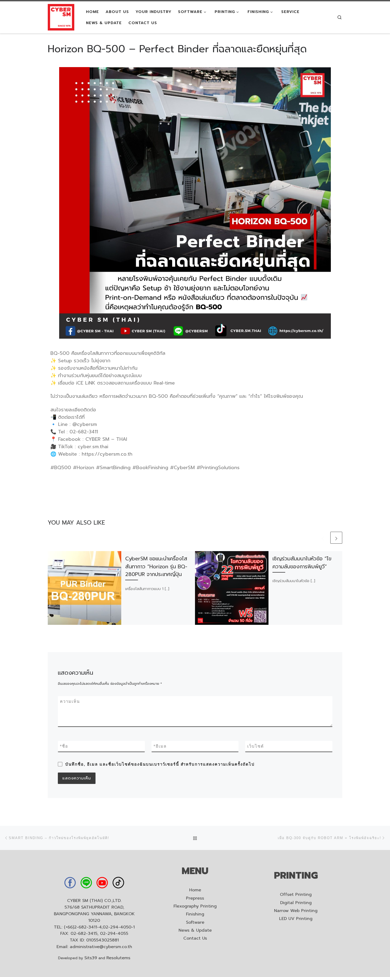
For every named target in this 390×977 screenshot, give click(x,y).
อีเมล (160, 746)
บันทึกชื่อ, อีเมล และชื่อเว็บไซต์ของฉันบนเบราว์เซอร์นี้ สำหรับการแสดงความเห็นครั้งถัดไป (160, 764)
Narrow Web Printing (296, 911)
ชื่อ (64, 746)
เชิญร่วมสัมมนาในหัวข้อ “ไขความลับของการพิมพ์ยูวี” (301, 562)
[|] (61, 17)
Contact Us (195, 938)
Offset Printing (296, 894)
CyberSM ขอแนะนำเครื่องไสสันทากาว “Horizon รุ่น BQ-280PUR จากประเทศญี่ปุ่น (156, 566)
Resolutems (118, 958)
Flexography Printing (195, 906)
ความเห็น (70, 701)
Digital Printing (296, 903)
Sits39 (90, 958)
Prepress (195, 898)
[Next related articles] (336, 538)
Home (195, 890)
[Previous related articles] (323, 538)
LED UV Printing (296, 919)
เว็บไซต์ (255, 746)
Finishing (195, 914)
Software (195, 922)
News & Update (195, 930)
